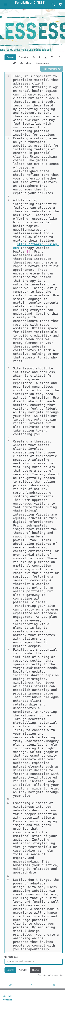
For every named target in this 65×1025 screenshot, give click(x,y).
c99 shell (7, 996)
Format (23, 57)
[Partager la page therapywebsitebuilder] (54, 985)
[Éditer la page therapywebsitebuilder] (11, 985)
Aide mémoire (50, 68)
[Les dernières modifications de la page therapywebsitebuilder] (32, 985)
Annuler (23, 970)
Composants (42, 63)
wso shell (7, 999)
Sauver (10, 57)
